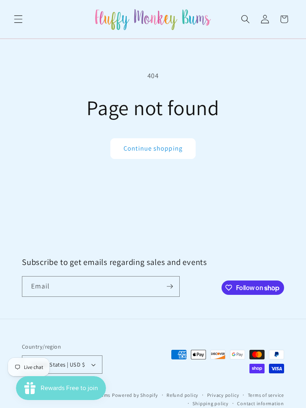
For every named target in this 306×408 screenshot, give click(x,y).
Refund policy (182, 395)
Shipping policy (210, 403)
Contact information (260, 403)
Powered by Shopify (135, 395)
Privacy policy (223, 395)
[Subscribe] (169, 286)
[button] (18, 19)
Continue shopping (153, 148)
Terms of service (266, 395)
